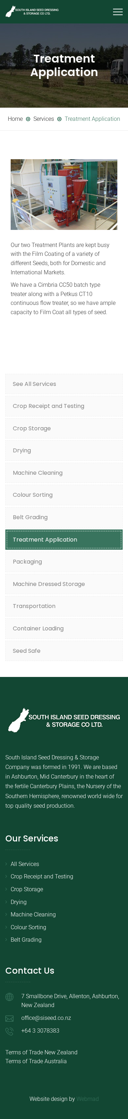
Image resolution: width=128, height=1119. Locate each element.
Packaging (27, 562)
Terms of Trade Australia (36, 1061)
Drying (22, 450)
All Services (25, 864)
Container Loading (38, 628)
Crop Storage (32, 428)
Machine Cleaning (38, 473)
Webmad (87, 1099)
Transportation (34, 606)
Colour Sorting (33, 495)
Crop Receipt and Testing (48, 406)
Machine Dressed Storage (49, 584)
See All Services (34, 384)
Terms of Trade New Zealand (41, 1052)
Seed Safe (27, 651)
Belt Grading (30, 517)
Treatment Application (45, 540)
